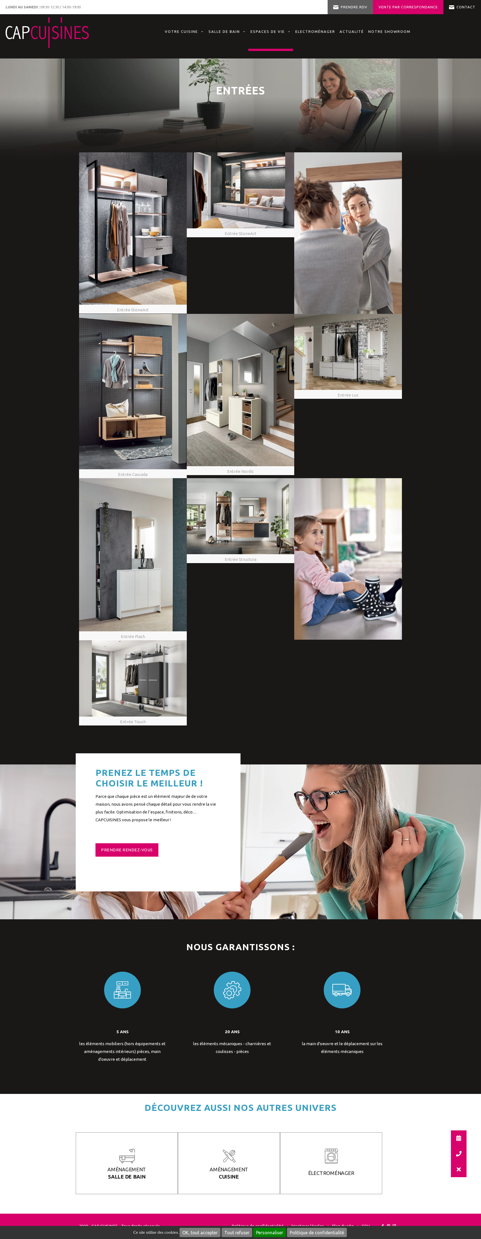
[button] (459, 1169)
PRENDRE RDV (354, 7)
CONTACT (466, 7)
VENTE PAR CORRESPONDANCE (408, 7)
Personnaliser (269, 1232)
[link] (270, 50)
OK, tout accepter (200, 1232)
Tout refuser (236, 1232)
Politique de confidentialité (317, 1232)
